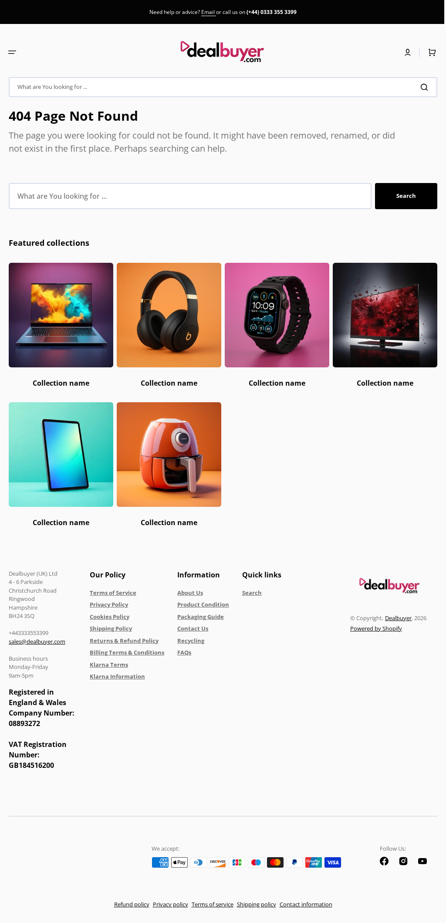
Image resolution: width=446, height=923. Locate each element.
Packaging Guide (200, 617)
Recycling (190, 641)
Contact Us (192, 628)
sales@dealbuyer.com (37, 641)
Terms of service (209, 904)
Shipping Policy (111, 628)
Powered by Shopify (369, 628)
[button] (12, 52)
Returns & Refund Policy (124, 641)
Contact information (302, 904)
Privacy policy (167, 904)
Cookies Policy (109, 617)
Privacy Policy (109, 604)
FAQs (184, 652)
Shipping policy (253, 904)
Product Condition (203, 604)
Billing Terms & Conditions (127, 652)
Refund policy (128, 904)
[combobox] (220, 87)
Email (208, 12)
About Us (190, 593)
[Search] (419, 87)
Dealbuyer (391, 618)
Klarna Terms (109, 664)
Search (399, 196)
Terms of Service (113, 593)
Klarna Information (117, 676)
